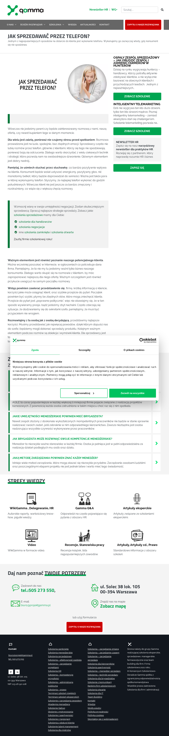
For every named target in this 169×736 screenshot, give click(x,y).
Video (32, 545)
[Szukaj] (161, 10)
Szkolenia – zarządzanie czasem (103, 652)
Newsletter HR (98, 9)
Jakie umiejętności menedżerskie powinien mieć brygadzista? (57, 416)
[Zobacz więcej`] (157, 401)
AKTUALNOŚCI (88, 24)
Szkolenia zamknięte (58, 649)
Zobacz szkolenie (137, 96)
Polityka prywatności (98, 711)
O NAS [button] (10, 24)
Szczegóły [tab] (85, 350)
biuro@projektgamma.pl (36, 605)
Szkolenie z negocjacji (59, 719)
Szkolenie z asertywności (60, 715)
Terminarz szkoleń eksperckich (63, 697)
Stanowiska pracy (91, 545)
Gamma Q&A (84, 508)
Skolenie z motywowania (60, 711)
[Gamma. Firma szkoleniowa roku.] (26, 10)
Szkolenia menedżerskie (60, 652)
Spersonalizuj (82, 393)
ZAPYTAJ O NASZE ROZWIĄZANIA (143, 25)
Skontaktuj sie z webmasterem (103, 719)
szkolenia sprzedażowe (28, 215)
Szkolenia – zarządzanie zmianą (103, 649)
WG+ (114, 9)
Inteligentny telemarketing (136, 104)
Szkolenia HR (54, 671)
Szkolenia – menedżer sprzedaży (104, 671)
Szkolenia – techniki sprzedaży (103, 675)
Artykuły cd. (138, 545)
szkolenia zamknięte (37, 232)
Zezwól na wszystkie (132, 393)
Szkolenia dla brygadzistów (101, 678)
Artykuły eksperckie (137, 508)
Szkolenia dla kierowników (101, 664)
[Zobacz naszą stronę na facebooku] (11, 671)
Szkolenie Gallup (56, 708)
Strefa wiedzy (94, 708)
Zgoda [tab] (35, 350)
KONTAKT (104, 24)
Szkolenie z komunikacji (100, 682)
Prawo (153, 545)
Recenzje (71, 545)
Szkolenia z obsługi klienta (61, 723)
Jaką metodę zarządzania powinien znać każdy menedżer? (55, 458)
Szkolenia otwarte (97, 689)
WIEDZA (72, 24)
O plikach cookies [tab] (134, 350)
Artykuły (123, 545)
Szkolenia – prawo (57, 689)
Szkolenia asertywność (99, 667)
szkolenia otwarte (62, 232)
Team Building (95, 697)
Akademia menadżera (59, 704)
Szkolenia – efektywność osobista (65, 660)
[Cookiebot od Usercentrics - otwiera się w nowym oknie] (141, 340)
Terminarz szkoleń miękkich (62, 693)
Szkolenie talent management (63, 726)
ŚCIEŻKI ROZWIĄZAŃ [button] (31, 24)
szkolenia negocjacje (32, 227)
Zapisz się (137, 167)
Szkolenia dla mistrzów (59, 730)
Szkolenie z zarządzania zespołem (65, 700)
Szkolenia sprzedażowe (60, 656)
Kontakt (91, 700)
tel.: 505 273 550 (16, 659)
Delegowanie (38, 508)
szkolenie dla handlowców (35, 221)
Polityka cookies (96, 715)
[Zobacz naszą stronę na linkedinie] (17, 671)
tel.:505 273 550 (37, 590)
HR (52, 508)
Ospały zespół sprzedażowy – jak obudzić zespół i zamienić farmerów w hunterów (136, 61)
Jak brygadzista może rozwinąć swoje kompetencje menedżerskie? (62, 438)
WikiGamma (18, 508)
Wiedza (91, 704)
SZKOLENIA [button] (55, 24)
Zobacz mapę (113, 605)
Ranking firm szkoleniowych (102, 686)
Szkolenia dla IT (95, 693)
